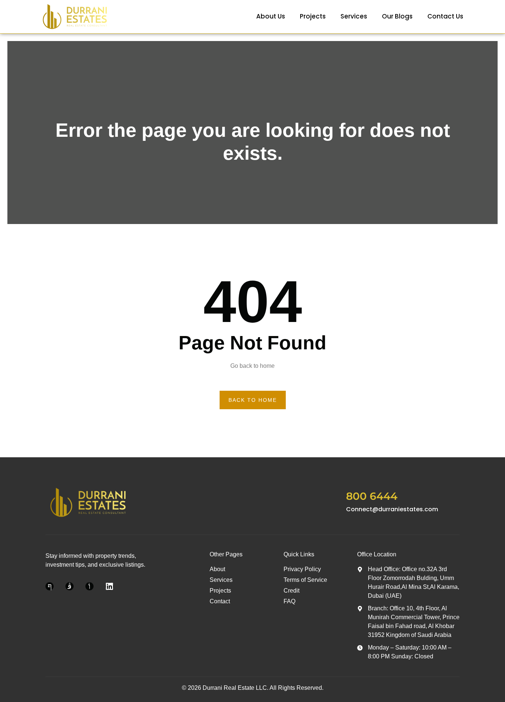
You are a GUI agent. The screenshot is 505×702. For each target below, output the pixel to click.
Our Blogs (397, 16)
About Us (270, 16)
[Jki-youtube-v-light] (89, 586)
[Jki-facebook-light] (49, 586)
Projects (313, 16)
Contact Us (445, 16)
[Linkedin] (109, 586)
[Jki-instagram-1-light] (69, 586)
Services (353, 16)
